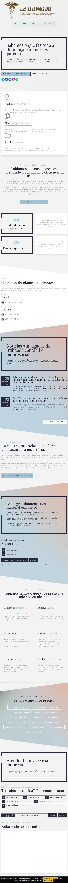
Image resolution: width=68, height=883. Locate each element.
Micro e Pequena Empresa (44, 712)
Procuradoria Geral (52, 722)
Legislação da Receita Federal (46, 707)
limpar (62, 815)
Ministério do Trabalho (30, 722)
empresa (25, 24)
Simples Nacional (34, 732)
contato (46, 24)
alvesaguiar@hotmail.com (13, 302)
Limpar (33, 560)
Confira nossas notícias (55, 421)
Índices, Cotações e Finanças (46, 717)
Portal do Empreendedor (15, 727)
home (16, 24)
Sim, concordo (48, 880)
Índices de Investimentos (19, 707)
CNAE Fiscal (11, 722)
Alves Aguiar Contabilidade (14, 73)
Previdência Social (37, 727)
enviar (52, 815)
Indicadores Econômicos (20, 717)
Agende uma (39, 73)
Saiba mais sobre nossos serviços (17, 475)
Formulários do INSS (21, 712)
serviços (36, 24)
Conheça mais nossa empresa (34, 202)
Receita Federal (56, 727)
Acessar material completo (14, 560)
